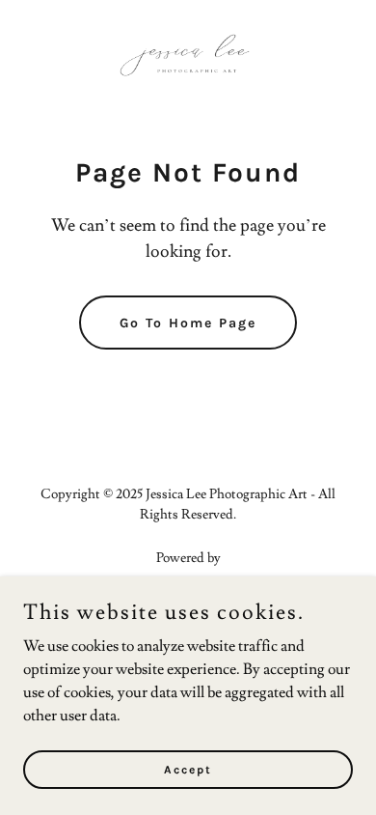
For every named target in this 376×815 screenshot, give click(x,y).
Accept (188, 768)
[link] (187, 58)
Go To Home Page (188, 323)
